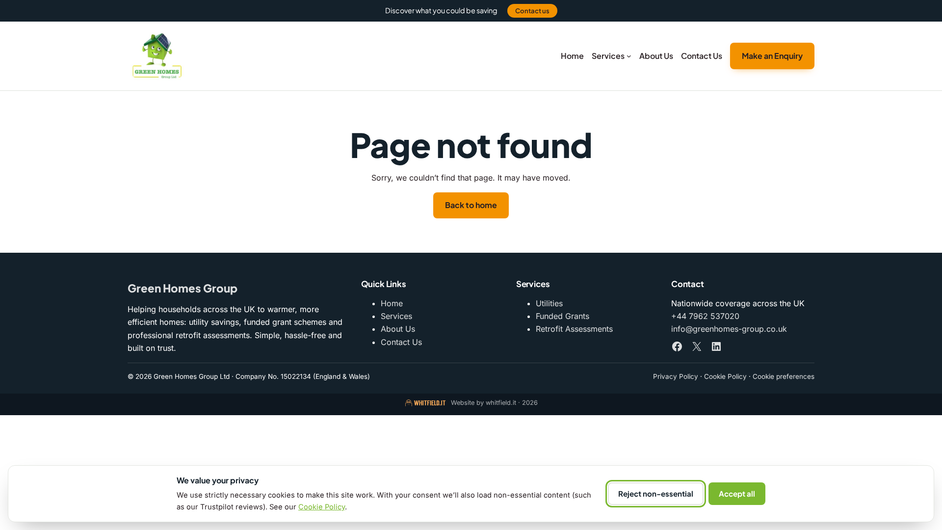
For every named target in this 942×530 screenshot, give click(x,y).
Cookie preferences (783, 376)
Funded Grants (562, 316)
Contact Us (401, 342)
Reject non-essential (655, 493)
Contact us (532, 10)
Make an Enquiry (772, 56)
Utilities (549, 303)
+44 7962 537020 (705, 316)
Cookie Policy (725, 376)
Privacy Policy (675, 376)
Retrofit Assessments (574, 329)
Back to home (471, 205)
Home (392, 303)
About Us (398, 329)
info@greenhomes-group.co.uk (729, 329)
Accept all (737, 493)
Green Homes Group (182, 288)
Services (396, 316)
